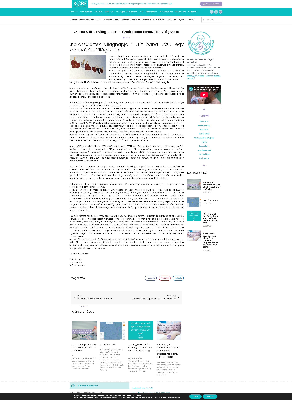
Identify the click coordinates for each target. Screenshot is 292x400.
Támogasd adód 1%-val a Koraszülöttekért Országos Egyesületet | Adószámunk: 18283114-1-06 (132, 3)
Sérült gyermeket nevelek (184, 20)
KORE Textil (109, 11)
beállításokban (159, 397)
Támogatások (148, 20)
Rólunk (72, 11)
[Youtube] (220, 12)
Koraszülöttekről (86, 20)
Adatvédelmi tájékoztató (142, 388)
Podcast (192, 11)
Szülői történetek (163, 20)
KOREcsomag (86, 11)
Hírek (141, 11)
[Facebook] (212, 12)
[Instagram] (216, 12)
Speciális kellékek (121, 20)
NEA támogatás (108, 344)
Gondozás (135, 20)
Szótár (98, 20)
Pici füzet (98, 11)
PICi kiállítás (180, 11)
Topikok (73, 20)
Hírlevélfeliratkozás (88, 385)
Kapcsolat (150, 11)
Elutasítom (210, 396)
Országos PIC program (126, 11)
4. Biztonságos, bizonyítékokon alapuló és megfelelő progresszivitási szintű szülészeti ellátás (168, 350)
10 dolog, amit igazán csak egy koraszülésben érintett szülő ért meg (140, 347)
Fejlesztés (107, 20)
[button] (151, 278)
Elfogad (195, 396)
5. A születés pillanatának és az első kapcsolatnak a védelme (84, 347)
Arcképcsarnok (166, 11)
